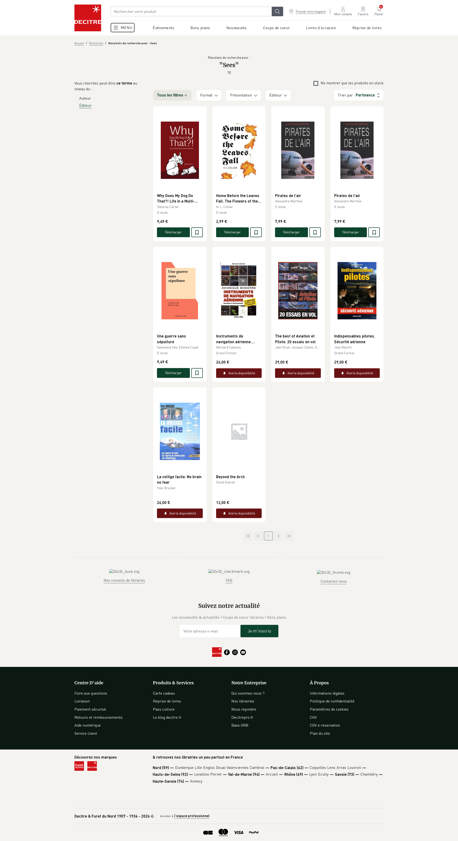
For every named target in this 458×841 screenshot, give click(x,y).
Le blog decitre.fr (167, 717)
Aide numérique (87, 725)
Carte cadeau (164, 693)
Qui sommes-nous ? (248, 693)
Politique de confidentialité (332, 701)
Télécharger (173, 232)
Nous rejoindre (243, 709)
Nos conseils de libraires (124, 580)
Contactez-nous (334, 581)
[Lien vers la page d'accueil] (87, 18)
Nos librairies (242, 701)
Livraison (82, 701)
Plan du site (320, 733)
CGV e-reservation (325, 725)
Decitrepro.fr (242, 717)
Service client (85, 733)
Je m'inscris (259, 630)
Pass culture (164, 709)
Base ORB (239, 725)
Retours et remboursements (98, 717)
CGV (313, 717)
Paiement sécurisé (90, 709)
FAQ (229, 580)
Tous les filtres (170, 95)
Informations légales (327, 693)
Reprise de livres (167, 701)
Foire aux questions (90, 693)
